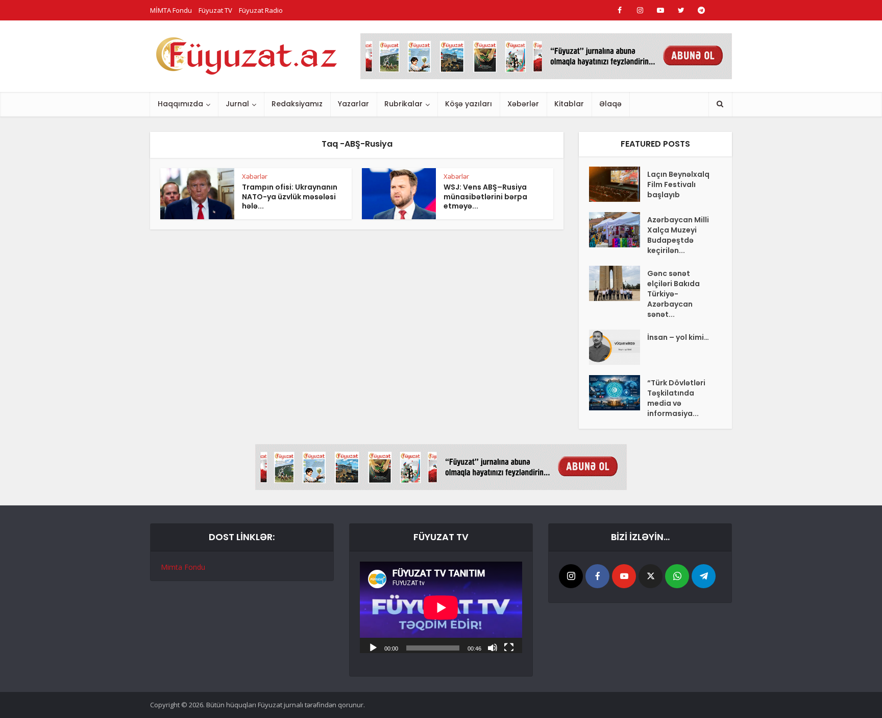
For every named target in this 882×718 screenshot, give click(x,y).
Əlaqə (610, 104)
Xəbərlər (523, 104)
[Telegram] (704, 576)
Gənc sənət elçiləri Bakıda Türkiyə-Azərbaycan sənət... (673, 293)
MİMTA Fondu (171, 10)
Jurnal (237, 104)
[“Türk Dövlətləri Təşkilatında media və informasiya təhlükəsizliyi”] (618, 392)
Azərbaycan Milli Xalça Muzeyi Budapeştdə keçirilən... (678, 235)
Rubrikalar (403, 104)
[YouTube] (624, 576)
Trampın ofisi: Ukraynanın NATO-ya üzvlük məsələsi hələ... (289, 197)
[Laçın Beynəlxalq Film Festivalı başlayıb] (618, 184)
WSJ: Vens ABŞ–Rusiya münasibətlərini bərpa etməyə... (485, 197)
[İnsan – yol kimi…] (618, 347)
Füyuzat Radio (261, 10)
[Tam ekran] (509, 647)
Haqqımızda (180, 104)
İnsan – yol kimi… (678, 337)
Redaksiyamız (297, 104)
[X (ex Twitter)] (651, 576)
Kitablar (569, 104)
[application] (441, 607)
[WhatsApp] (677, 576)
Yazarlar (353, 104)
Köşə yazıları (468, 104)
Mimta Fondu (183, 567)
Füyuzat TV (215, 10)
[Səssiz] (492, 647)
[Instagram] (571, 576)
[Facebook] (597, 576)
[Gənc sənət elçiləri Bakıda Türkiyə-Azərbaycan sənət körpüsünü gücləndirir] (618, 283)
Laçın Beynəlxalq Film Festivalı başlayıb (678, 184)
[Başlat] (373, 647)
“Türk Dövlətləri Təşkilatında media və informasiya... (676, 398)
